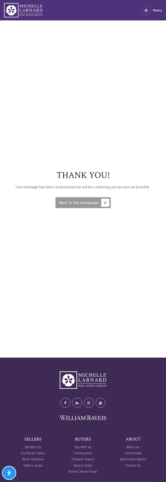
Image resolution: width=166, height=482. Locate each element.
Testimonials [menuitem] (133, 453)
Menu (157, 10)
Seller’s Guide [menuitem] (32, 465)
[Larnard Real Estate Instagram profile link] (89, 403)
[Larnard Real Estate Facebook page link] (65, 403)
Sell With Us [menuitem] (33, 447)
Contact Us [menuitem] (133, 465)
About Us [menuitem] (133, 447)
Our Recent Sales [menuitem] (33, 453)
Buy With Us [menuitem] (83, 447)
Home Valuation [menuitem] (33, 459)
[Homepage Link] (23, 10)
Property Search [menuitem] (83, 459)
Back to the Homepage (78, 203)
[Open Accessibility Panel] (9, 473)
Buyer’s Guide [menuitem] (83, 465)
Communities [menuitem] (83, 453)
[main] (83, 179)
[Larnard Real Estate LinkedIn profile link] (77, 403)
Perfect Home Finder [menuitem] (83, 472)
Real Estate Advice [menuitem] (133, 459)
